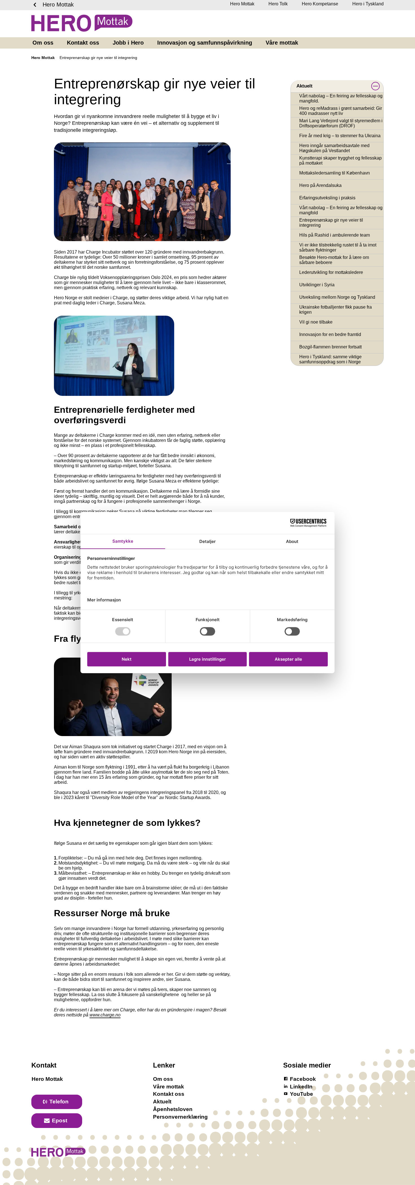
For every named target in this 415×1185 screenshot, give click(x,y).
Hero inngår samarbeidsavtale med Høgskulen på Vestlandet (334, 148)
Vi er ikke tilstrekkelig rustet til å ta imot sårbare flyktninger (337, 247)
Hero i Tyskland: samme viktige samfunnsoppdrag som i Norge (330, 359)
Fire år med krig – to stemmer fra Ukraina (340, 135)
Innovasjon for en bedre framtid (330, 334)
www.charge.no (105, 1014)
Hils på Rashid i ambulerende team (334, 235)
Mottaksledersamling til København (334, 173)
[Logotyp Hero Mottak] (58, 1155)
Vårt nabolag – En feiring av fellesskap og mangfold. (341, 98)
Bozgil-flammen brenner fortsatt (330, 346)
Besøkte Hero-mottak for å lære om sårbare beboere (334, 260)
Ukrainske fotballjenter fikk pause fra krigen (335, 310)
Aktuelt (304, 86)
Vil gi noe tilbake (316, 322)
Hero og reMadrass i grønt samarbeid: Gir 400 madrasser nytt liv (340, 111)
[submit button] (375, 86)
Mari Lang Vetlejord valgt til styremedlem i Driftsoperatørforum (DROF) (341, 123)
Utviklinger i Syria (317, 284)
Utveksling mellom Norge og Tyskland (337, 297)
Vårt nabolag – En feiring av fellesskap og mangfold (341, 210)
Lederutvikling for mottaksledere (331, 272)
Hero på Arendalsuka (320, 185)
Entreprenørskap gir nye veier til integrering (331, 223)
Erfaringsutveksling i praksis (327, 197)
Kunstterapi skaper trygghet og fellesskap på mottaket (340, 160)
